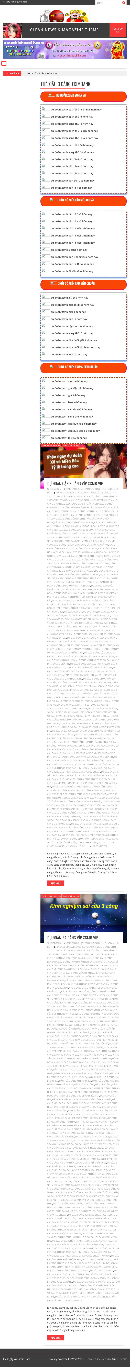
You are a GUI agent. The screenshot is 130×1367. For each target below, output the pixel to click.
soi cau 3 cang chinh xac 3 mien (79, 630)
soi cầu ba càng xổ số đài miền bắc (82, 801)
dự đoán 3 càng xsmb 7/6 (100, 589)
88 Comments (75, 1300)
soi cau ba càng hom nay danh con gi (87, 742)
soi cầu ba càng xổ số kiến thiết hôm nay (87, 805)
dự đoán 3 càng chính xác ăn (78, 570)
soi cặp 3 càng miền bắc (65, 608)
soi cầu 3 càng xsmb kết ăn (102, 708)
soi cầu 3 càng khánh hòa (69, 652)
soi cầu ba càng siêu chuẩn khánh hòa (91, 775)
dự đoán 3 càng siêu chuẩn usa (64, 1043)
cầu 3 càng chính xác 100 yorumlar (90, 500)
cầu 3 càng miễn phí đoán (77, 976)
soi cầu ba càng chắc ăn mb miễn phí (96, 730)
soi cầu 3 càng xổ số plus (66, 701)
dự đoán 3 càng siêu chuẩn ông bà (86, 1036)
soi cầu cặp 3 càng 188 (59, 820)
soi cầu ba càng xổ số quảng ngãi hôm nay (70, 1293)
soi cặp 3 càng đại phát (74, 604)
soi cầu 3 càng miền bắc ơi (91, 1166)
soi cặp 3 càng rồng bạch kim (80, 611)
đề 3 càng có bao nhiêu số (92, 1092)
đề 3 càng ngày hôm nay (92, 1103)
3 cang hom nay (65, 492)
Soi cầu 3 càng (55, 615)
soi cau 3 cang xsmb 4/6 (88, 1196)
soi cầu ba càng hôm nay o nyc (94, 749)
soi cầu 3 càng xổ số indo (70, 1192)
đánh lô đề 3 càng (63, 1084)
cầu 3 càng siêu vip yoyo (78, 999)
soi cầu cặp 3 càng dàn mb (87, 820)
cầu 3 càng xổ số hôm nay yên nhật (84, 1010)
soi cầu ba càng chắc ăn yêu (93, 1226)
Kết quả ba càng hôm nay (61, 1121)
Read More (55, 883)
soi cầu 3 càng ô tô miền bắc (79, 1170)
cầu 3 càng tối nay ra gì (84, 548)
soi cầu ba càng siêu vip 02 (96, 1259)
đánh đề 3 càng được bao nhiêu (70, 1058)
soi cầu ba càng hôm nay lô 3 (70, 1237)
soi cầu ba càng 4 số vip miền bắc (94, 1218)
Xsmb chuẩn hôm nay (51, 445)
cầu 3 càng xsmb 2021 (94, 1017)
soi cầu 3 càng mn (102, 667)
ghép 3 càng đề (76, 1110)
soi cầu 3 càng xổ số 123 (93, 689)
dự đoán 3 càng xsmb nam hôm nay (84, 1047)
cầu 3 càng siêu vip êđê (63, 537)
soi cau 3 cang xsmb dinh (73, 708)
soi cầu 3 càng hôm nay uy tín (91, 1155)
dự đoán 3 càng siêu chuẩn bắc (73, 1032)
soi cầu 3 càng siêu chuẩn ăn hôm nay (91, 675)
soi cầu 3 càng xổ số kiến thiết (70, 697)
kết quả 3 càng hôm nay (85, 1118)
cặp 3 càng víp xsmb (85, 492)
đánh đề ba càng (63, 1073)
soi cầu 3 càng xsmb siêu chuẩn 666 (95, 716)
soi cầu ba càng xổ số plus (90, 809)
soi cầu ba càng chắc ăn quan (92, 734)
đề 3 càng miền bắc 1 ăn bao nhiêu (92, 1099)
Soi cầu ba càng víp (92, 790)
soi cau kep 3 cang (87, 842)
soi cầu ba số (88, 816)
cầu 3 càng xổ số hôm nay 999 (78, 1006)
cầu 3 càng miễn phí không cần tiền (73, 522)
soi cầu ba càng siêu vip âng (88, 779)
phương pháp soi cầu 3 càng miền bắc (83, 1125)
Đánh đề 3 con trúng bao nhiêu (70, 1069)
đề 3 (97, 1084)
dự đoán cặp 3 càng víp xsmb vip (75, 483)
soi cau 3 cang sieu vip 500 (97, 682)
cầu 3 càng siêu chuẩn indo (76, 533)
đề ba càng (72, 1106)
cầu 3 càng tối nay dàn (66, 544)
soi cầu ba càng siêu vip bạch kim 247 (90, 1263)
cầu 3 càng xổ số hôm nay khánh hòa (82, 552)
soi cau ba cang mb (86, 753)
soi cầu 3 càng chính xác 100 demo (70, 623)
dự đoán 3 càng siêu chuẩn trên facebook (94, 1039)
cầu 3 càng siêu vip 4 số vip (75, 991)
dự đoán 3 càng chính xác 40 (69, 1025)
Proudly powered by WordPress (66, 1359)
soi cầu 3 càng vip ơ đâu (74, 1185)
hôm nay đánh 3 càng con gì (75, 1114)
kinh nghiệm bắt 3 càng (89, 1121)
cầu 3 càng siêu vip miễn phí (79, 541)
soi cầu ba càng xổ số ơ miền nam (70, 1289)
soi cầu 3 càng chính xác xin (86, 645)
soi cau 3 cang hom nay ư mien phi (74, 649)
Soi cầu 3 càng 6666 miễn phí (76, 619)
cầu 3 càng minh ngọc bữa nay (81, 529)
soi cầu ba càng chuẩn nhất (86, 738)
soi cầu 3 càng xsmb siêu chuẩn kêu (79, 723)
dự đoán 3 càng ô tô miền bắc (63, 1028)
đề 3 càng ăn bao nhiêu (87, 1088)
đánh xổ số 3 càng (84, 1084)
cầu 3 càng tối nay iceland (90, 1002)
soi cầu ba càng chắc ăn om (99, 1222)
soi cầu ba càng (79, 727)
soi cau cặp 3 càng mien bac (66, 831)
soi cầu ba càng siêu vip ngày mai (70, 786)
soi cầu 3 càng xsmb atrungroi (77, 1200)
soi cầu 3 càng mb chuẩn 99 (99, 656)
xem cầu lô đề (77, 846)
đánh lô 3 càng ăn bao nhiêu (75, 1080)
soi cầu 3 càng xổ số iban (80, 693)
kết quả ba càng (108, 1118)
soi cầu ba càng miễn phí (100, 756)
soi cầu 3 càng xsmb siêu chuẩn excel (72, 1211)
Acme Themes (119, 1359)
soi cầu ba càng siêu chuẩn (85, 771)
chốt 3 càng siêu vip (84, 567)
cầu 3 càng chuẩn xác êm (85, 503)
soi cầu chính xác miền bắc (62, 842)
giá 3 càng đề (105, 1110)
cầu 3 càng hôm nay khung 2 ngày (92, 511)
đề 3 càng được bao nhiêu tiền (82, 1095)
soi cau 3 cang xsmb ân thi (71, 704)
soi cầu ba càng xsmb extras (99, 812)
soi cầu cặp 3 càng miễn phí (97, 831)
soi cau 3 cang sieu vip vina (82, 686)
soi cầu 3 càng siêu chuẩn (90, 671)
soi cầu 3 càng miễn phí (79, 667)
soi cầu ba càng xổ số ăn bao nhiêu (81, 797)
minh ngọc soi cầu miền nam (62, 596)
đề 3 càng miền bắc (62, 1099)
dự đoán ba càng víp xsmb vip (72, 937)
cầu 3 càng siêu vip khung (90, 537)
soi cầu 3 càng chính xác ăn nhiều (84, 634)
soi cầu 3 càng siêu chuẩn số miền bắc (91, 1177)
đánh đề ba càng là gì (84, 1077)
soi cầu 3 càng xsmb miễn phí (100, 712)
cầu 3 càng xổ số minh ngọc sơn (94, 1013)
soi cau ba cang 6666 (63, 730)
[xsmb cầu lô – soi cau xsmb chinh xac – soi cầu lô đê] (64, 57)
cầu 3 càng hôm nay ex (59, 511)
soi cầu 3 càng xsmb (91, 701)
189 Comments (99, 846)
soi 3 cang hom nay (62, 600)
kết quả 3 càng (62, 1118)
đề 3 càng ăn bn (68, 1092)
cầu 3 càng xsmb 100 (88, 559)
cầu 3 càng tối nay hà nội (94, 544)
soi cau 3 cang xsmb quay (61, 716)
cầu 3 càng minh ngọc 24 (78, 526)
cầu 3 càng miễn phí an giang (82, 972)
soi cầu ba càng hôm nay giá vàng (96, 745)
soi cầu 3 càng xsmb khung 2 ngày (65, 712)
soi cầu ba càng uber (69, 790)
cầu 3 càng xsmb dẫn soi (66, 563)
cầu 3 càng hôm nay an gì (104, 507)
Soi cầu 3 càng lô (93, 652)
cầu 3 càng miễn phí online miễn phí (84, 980)
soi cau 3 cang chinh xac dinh (83, 637)
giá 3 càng (91, 1110)
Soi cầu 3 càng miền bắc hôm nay (88, 663)
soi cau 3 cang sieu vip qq (86, 1181)
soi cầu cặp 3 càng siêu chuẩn (73, 838)
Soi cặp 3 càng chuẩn (86, 600)
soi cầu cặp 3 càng (107, 816)
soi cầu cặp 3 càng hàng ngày (87, 823)
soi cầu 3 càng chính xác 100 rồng (74, 626)
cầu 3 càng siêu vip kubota (90, 995)
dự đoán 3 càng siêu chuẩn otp (92, 582)
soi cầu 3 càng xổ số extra (85, 1188)
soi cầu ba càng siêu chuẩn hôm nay (90, 1255)
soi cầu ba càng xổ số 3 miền (80, 794)
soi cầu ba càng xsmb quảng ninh (73, 1296)
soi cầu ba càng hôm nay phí (67, 1240)
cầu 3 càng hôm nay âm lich (73, 507)
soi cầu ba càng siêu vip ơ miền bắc (70, 1270)
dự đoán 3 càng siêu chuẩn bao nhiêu (85, 578)
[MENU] (3, 63)
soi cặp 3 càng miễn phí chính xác (97, 608)
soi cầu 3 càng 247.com (97, 615)
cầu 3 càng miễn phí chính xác (74, 518)
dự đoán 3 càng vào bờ (73, 589)
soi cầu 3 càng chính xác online (80, 641)
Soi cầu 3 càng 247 (74, 615)
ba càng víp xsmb (66, 946)
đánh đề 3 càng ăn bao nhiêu (70, 1054)
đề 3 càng (106, 1084)
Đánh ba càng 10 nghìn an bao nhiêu (87, 1051)
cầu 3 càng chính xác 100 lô (78, 496)
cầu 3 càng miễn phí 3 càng (94, 969)
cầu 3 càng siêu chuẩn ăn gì (84, 987)
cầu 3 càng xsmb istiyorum (95, 563)
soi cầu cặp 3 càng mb (76, 827)
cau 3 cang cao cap (86, 946)
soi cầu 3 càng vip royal (66, 689)
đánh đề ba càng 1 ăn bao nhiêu (91, 1073)
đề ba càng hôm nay (90, 1106)
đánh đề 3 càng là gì (100, 1058)
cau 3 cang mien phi (68, 969)
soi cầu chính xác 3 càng (104, 838)
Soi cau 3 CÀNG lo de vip (99, 1159)
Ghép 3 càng (60, 1110)
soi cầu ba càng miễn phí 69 (88, 760)
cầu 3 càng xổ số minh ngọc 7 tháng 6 (92, 556)
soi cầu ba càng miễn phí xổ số (90, 764)
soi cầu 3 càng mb (73, 656)
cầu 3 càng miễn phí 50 (83, 515)
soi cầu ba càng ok (92, 768)
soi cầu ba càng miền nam (72, 756)
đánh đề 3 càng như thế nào (85, 1062)
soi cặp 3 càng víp (106, 611)
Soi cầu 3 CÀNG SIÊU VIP (70, 682)
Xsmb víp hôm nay (71, 445)
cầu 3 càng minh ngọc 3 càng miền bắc (84, 984)
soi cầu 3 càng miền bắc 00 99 (86, 660)
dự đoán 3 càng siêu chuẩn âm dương (78, 574)
